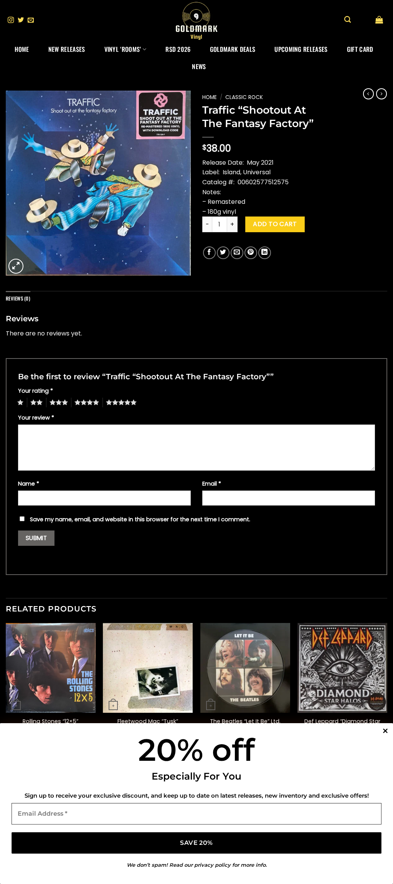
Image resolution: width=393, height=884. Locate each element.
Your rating (35, 391)
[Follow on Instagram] (11, 20)
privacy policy (212, 865)
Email (211, 483)
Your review (36, 417)
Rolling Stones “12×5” (50, 721)
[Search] (347, 20)
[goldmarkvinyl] (196, 20)
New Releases (66, 49)
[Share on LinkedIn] (264, 252)
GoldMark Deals (232, 49)
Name (28, 483)
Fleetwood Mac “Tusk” (147, 721)
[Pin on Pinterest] (250, 252)
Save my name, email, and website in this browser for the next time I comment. (140, 519)
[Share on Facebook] (209, 252)
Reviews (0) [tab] (18, 298)
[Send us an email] (31, 20)
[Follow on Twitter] (21, 20)
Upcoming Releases (300, 49)
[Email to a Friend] (237, 252)
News (199, 66)
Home (22, 49)
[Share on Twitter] (223, 252)
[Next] (387, 687)
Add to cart (275, 224)
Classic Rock (244, 97)
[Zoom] (15, 266)
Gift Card (360, 49)
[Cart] (379, 19)
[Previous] (6, 687)
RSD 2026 (178, 49)
